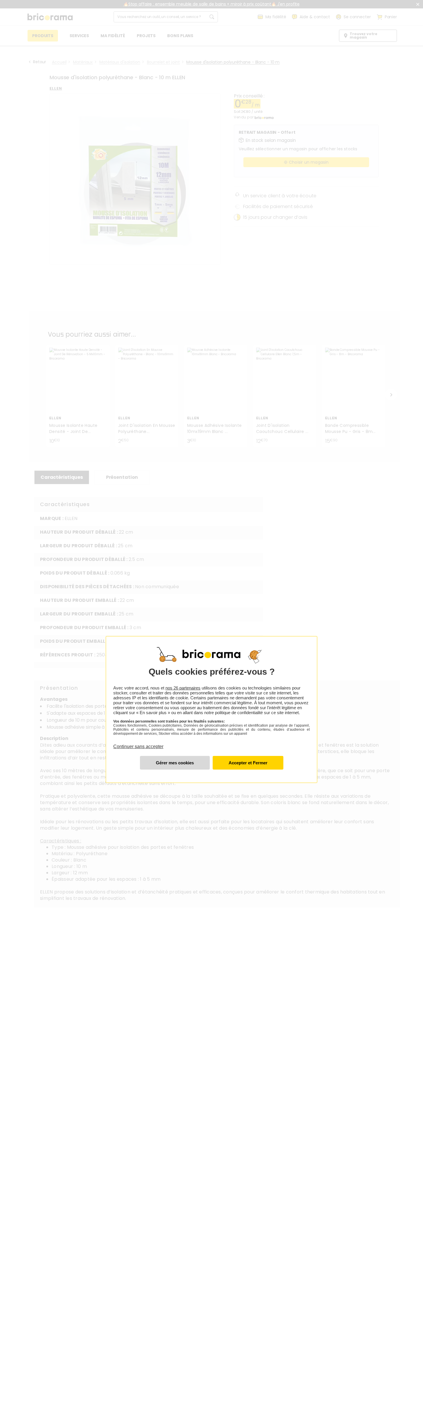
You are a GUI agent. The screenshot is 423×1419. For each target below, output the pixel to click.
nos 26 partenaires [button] (182, 687)
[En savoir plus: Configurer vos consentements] (175, 763)
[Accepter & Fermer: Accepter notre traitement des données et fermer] (248, 763)
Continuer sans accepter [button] (138, 743)
